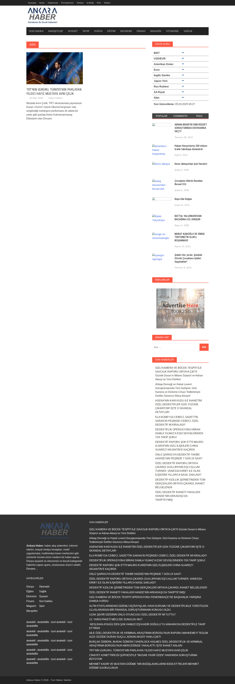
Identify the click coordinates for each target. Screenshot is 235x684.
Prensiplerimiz (67, 3)
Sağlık (188, 31)
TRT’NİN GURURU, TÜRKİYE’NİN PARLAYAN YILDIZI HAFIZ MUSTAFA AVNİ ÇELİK (138, 650)
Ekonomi (126, 31)
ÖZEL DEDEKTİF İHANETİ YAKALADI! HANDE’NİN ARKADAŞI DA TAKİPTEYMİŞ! (177, 496)
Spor (85, 31)
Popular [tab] (161, 116)
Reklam (80, 3)
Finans (141, 31)
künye (42, 3)
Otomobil (172, 31)
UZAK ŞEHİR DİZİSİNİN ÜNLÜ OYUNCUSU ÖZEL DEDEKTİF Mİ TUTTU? (132, 614)
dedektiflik (43, 622)
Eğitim (111, 31)
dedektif (30, 622)
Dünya (98, 31)
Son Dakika (36, 31)
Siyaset (73, 31)
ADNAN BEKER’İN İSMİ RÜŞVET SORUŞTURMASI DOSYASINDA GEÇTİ (191, 128)
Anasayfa (32, 3)
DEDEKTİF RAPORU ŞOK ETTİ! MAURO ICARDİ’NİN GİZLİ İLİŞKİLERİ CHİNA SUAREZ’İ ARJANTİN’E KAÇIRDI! (179, 446)
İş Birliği (90, 3)
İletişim (107, 3)
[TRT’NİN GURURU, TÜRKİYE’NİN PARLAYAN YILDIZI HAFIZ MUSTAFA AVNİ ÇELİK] (54, 68)
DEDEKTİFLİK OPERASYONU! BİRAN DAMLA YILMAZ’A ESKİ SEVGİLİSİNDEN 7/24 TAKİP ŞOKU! (179, 433)
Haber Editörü (55, 98)
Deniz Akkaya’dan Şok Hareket (191, 163)
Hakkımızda (53, 3)
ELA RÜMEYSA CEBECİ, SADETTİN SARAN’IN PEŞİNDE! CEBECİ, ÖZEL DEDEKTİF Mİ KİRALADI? (177, 421)
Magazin (155, 31)
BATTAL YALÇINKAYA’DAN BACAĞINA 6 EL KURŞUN (188, 217)
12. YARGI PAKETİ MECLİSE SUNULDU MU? (115, 619)
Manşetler (55, 31)
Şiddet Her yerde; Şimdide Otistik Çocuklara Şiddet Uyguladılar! (188, 258)
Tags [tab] (199, 116)
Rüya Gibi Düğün (183, 199)
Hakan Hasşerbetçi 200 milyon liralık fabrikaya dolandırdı (191, 147)
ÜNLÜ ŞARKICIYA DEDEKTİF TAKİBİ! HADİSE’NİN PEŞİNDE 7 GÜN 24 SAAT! (135, 574)
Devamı (47, 118)
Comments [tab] (180, 116)
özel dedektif (58, 622)
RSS (99, 3)
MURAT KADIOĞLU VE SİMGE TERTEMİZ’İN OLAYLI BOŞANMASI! (190, 237)
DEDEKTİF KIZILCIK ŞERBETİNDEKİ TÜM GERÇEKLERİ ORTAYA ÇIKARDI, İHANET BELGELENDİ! (180, 483)
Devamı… (32, 568)
